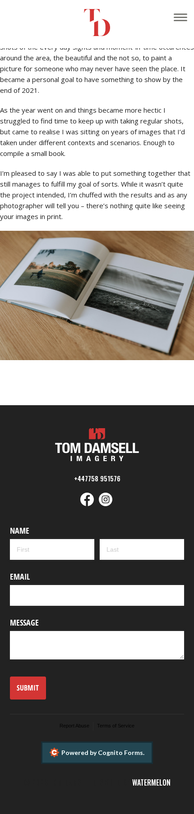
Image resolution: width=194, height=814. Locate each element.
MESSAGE (24, 622)
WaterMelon (151, 782)
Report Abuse (74, 725)
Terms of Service (115, 725)
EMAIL (20, 576)
